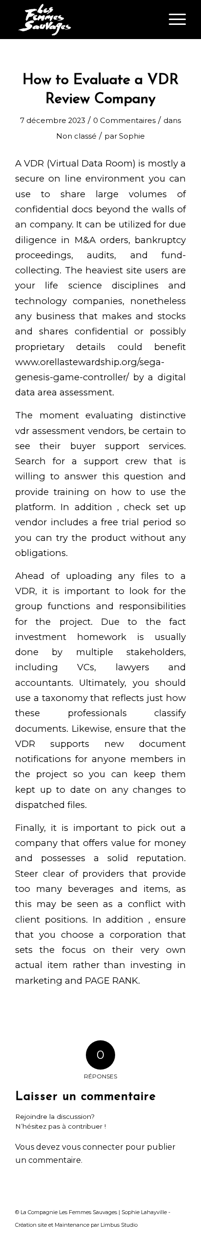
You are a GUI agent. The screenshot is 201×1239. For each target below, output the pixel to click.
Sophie (132, 136)
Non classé (76, 136)
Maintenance (72, 1224)
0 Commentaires (124, 120)
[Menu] (172, 19)
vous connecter (92, 1147)
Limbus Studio (119, 1224)
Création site (31, 1224)
